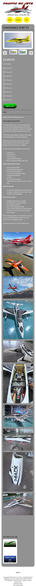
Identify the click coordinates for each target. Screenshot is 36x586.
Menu (9, 20)
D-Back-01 (9, 68)
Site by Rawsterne (18, 583)
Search (18, 572)
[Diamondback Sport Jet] (13, 52)
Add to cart (10, 106)
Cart (26, 20)
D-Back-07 (9, 92)
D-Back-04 (9, 80)
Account (18, 20)
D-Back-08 (9, 96)
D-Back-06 (9, 88)
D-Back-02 (9, 72)
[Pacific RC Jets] (18, 15)
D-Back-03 (9, 76)
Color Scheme (7, 64)
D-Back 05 (9, 84)
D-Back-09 (9, 100)
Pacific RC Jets (15, 577)
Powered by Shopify (18, 585)
